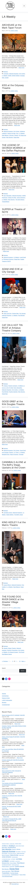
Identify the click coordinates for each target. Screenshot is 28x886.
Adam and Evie (7, 313)
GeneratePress (15, 884)
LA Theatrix (13, 859)
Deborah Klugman (13, 73)
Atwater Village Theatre (9, 648)
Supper (22, 259)
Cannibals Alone (7, 512)
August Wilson (7, 585)
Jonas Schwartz (21, 197)
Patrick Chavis (5, 866)
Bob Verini (4, 847)
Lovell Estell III (17, 861)
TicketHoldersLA (15, 874)
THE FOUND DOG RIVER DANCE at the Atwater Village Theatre (13, 600)
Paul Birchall (21, 315)
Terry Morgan (15, 871)
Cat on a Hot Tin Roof (7, 387)
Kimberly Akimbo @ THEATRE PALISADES (13, 760)
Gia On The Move (5, 855)
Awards (4, 693)
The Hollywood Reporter (6, 874)
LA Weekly (4, 75)
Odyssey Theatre (13, 135)
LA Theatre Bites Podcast (6, 859)
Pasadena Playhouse (15, 864)
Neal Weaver (5, 135)
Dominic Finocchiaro (12, 650)
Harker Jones (21, 855)
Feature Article (6, 698)
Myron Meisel (13, 863)
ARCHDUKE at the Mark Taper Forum (11, 26)
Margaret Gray (5, 454)
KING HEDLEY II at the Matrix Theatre (14, 523)
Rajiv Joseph (5, 77)
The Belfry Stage (18, 514)
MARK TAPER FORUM (13, 75)
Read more (21, 67)
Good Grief (23, 450)
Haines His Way (11, 133)
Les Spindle (12, 861)
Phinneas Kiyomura (8, 259)
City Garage (22, 313)
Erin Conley (22, 73)
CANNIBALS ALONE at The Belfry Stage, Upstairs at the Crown (14, 465)
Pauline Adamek (13, 391)
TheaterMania (5, 201)
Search (4, 668)
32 (20, 661)
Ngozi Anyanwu (14, 454)
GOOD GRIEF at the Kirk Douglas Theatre (13, 403)
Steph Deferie (9, 514)
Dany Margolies (7, 195)
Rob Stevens (9, 137)
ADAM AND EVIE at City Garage (12, 270)
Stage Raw (16, 137)
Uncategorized (6, 704)
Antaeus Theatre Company (10, 385)
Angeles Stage (12, 843)
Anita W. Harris (18, 843)
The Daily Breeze (19, 199)
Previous (5, 661)
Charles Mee (15, 313)
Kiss (17, 133)
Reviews (5, 71)
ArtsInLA (12, 845)
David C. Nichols (16, 849)
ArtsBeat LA (21, 385)
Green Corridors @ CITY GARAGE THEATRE (13, 715)
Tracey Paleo (22, 874)
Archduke (5, 73)
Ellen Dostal (23, 851)
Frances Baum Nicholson (12, 853)
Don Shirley (18, 851)
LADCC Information (7, 700)
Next (23, 661)
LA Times (16, 452)
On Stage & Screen (13, 652)
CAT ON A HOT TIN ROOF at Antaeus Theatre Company (12, 328)
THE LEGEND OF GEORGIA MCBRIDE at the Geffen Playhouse (14, 148)
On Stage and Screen (6, 864)
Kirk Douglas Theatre (7, 452)
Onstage (22, 75)
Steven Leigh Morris (6, 871)
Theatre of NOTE (6, 261)
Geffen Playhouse (20, 853)
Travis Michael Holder (7, 876)
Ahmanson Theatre (5, 843)
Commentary (5, 695)
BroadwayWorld (12, 847)
